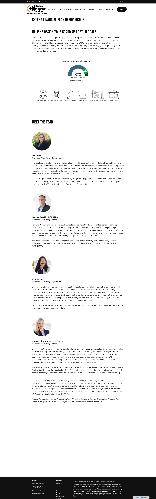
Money (58, 493)
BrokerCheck (110, 481)
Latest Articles (60, 496)
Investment (59, 485)
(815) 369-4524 (33, 2)
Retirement (59, 483)
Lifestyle (58, 495)
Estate (58, 487)
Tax (57, 491)
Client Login (123, 2)
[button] (52, 9)
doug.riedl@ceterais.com (47, 2)
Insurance (58, 489)
